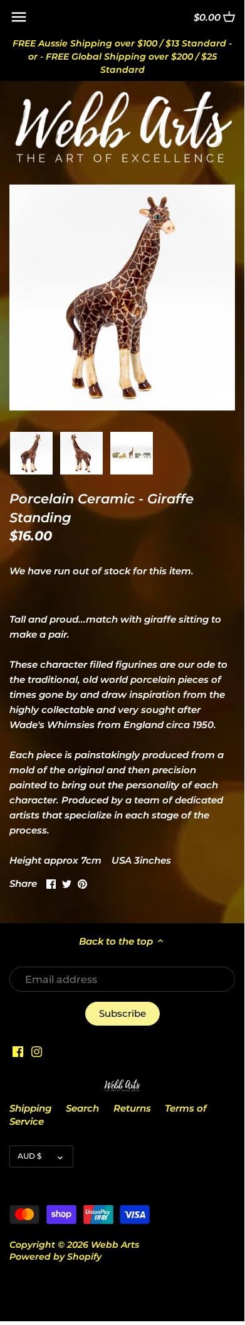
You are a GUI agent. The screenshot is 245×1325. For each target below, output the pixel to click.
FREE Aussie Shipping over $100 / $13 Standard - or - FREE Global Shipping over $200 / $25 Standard (122, 56)
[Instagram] (36, 1050)
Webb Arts (115, 1245)
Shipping (30, 1108)
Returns (132, 1108)
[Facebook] (18, 1050)
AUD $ (29, 1156)
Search (82, 1108)
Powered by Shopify (55, 1257)
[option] (31, 453)
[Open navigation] (18, 17)
